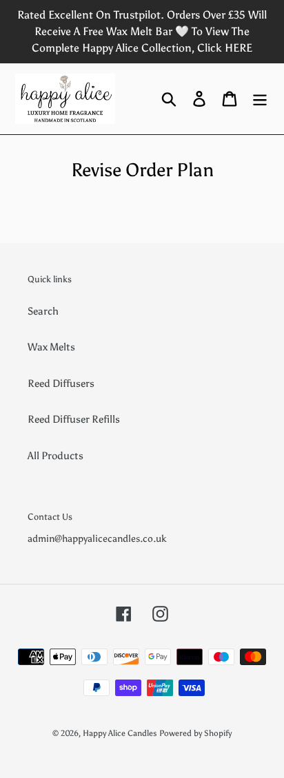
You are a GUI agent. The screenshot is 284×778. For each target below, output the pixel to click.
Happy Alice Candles (120, 733)
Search (43, 311)
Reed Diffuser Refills (74, 419)
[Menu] (260, 98)
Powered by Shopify (195, 733)
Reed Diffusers (61, 383)
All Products (55, 456)
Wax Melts (51, 347)
